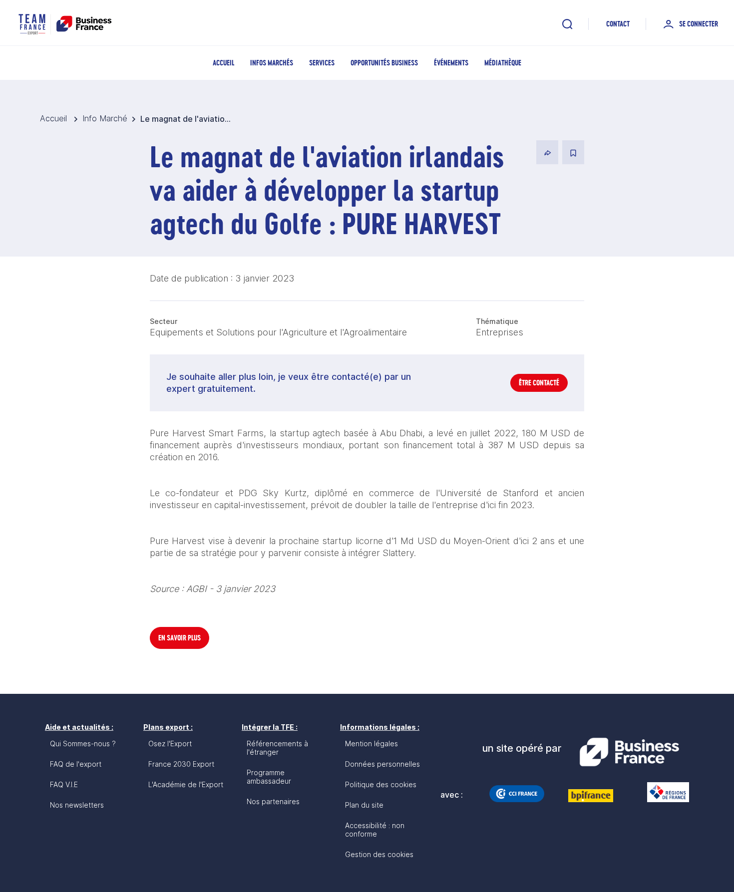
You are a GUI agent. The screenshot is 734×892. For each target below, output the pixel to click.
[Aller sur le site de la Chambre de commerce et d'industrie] (516, 793)
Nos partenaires (273, 801)
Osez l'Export (170, 743)
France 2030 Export (181, 764)
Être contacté (539, 382)
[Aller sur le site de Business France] (629, 752)
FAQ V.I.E (64, 784)
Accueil (223, 62)
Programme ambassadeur (269, 776)
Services (322, 62)
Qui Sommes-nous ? (83, 743)
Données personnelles (382, 764)
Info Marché (104, 118)
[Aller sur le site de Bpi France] (590, 795)
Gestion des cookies (379, 854)
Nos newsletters (77, 805)
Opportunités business (384, 62)
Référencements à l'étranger (277, 747)
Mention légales (371, 743)
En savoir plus (179, 637)
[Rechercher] (567, 23)
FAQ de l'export (75, 764)
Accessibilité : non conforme (374, 829)
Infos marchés (271, 62)
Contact (618, 23)
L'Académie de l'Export (185, 784)
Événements (451, 62)
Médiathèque (502, 62)
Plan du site (364, 805)
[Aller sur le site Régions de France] (663, 792)
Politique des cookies (380, 784)
